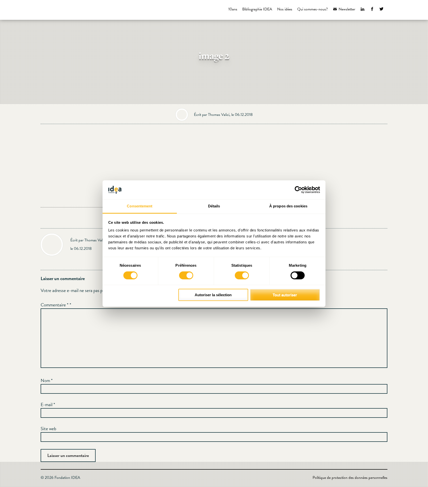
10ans (232, 9)
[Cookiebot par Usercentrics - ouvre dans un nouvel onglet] (298, 190)
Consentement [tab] (139, 206)
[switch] (186, 275)
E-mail (48, 404)
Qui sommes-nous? (312, 9)
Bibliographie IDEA (257, 9)
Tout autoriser (285, 295)
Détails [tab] (214, 206)
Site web (48, 428)
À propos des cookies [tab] (288, 206)
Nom (47, 380)
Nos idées (284, 9)
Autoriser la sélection (213, 295)
